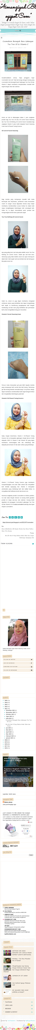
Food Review (8, 1002)
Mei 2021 (9, 730)
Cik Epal (7, 925)
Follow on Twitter (9, 659)
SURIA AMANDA (9, 907)
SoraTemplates (11, 1021)
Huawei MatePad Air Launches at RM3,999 (15, 912)
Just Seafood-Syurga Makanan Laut (21, 984)
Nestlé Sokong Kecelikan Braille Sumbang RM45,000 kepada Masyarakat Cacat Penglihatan (17, 931)
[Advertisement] (18, 590)
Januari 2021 (10, 738)
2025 (6, 700)
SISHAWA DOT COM (10, 919)
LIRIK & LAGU (8, 1005)
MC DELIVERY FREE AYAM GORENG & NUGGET (20, 991)
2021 (6, 708)
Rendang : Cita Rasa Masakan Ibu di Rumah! (21, 960)
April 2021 (9, 732)
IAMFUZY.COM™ (9, 914)
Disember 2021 (10, 710)
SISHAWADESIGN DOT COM (13, 929)
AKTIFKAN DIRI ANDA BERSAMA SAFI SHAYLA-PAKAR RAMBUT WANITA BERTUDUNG (21, 953)
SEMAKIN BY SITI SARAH (20, 976)
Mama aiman (8, 802)
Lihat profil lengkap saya (9, 804)
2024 (6, 702)
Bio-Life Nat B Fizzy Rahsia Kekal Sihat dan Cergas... (18, 725)
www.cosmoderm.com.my (21, 504)
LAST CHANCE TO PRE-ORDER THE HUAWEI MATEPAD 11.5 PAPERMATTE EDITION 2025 (16, 814)
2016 (6, 748)
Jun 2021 (8, 728)
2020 (6, 740)
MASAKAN (8, 1008)
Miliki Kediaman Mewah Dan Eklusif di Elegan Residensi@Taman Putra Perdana (17, 780)
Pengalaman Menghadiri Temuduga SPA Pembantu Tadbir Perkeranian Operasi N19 (17, 771)
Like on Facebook (9, 663)
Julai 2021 (9, 718)
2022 (6, 706)
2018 (6, 744)
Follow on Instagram (10, 670)
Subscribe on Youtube (10, 666)
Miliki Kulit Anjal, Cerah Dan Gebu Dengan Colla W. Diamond (15, 760)
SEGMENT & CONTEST (11, 1012)
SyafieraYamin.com (10, 934)
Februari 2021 (10, 736)
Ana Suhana (8, 911)
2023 (6, 704)
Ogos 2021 (9, 716)
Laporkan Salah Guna (9, 794)
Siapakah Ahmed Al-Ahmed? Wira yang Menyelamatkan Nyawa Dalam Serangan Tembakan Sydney (15, 922)
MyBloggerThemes (30, 1021)
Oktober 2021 (10, 714)
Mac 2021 (9, 734)
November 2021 (11, 712)
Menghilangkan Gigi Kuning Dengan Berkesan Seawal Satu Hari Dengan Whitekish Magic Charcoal (17, 969)
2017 (6, 746)
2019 (6, 742)
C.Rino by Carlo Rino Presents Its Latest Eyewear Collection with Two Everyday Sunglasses (17, 916)
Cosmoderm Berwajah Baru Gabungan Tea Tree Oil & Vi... (19, 721)
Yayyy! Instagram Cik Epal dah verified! (14, 927)
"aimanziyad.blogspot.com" (18, 11)
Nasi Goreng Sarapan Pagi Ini (12, 909)
